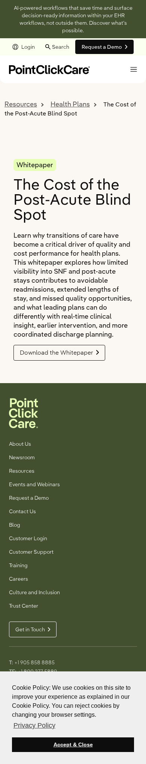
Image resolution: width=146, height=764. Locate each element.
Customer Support (31, 551)
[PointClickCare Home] (49, 68)
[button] (133, 69)
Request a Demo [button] (102, 46)
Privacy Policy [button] (34, 725)
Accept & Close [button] (73, 745)
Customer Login (28, 538)
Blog (14, 524)
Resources (20, 104)
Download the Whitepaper (56, 353)
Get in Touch (30, 629)
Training (18, 565)
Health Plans (70, 104)
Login (28, 46)
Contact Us (22, 511)
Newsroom (22, 457)
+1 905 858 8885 (34, 662)
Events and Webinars (34, 484)
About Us (20, 443)
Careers (18, 578)
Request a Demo (29, 497)
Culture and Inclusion (34, 592)
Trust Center (23, 605)
